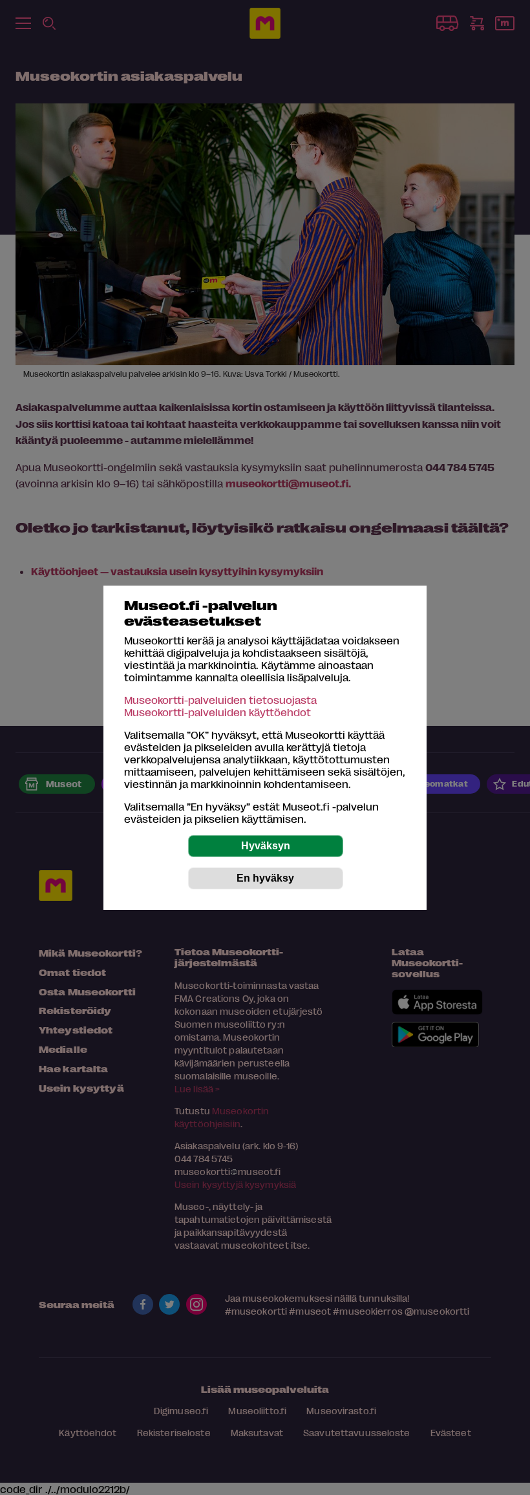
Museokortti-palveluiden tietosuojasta (220, 700)
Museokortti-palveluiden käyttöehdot (217, 712)
